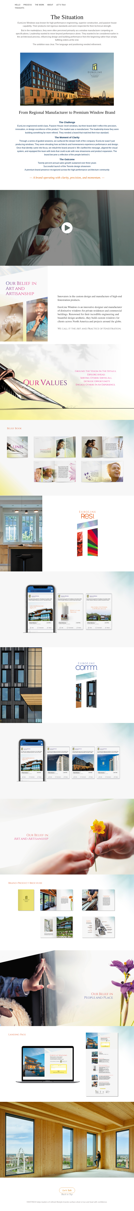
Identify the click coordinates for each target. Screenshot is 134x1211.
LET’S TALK (61, 5)
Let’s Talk (67, 1190)
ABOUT (50, 5)
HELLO (17, 5)
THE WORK (39, 5)
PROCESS (27, 5)
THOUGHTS (19, 8)
